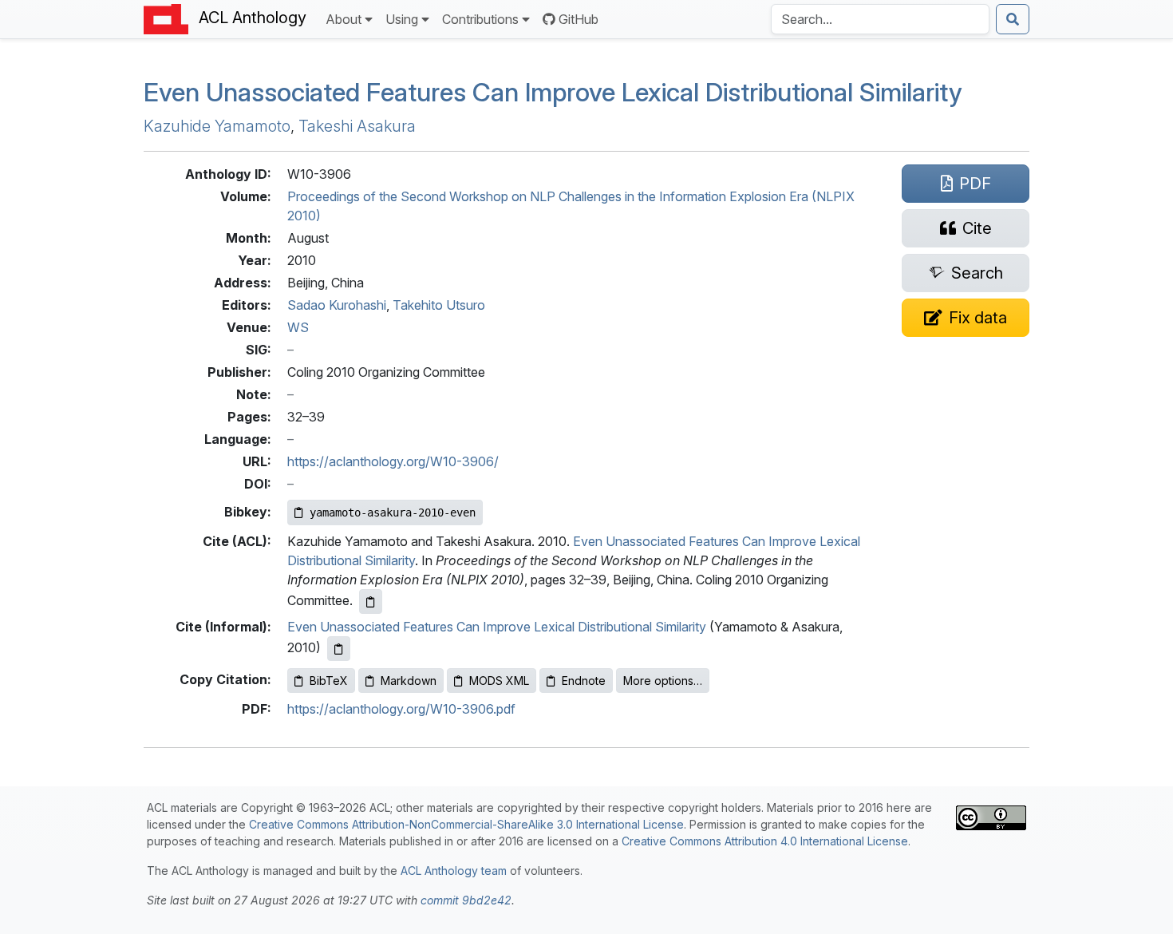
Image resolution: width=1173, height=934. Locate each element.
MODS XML (499, 680)
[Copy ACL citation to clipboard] (370, 601)
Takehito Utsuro (439, 305)
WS (298, 327)
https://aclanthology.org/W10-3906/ (393, 461)
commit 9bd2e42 (466, 900)
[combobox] (880, 19)
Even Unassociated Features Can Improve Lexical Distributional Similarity (496, 627)
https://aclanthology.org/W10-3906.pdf (401, 709)
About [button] (343, 19)
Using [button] (401, 19)
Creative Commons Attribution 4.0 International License (765, 841)
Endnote (584, 680)
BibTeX (329, 680)
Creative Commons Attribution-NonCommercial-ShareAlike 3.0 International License (466, 824)
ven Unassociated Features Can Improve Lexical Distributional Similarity (553, 92)
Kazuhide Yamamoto (217, 126)
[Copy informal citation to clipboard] (338, 648)
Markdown (408, 680)
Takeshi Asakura (357, 126)
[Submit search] (1012, 19)
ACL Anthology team (454, 870)
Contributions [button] (480, 19)
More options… (662, 680)
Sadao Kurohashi (336, 305)
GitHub (578, 19)
